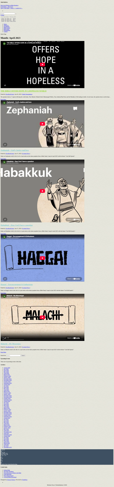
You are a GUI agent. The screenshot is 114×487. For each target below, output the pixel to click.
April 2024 (6, 406)
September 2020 (8, 434)
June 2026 (6, 370)
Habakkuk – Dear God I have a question (17, 225)
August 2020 (7, 436)
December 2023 (8, 412)
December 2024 (8, 395)
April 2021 (6, 433)
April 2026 (6, 373)
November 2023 (8, 413)
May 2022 (6, 429)
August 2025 (7, 384)
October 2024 (7, 398)
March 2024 (7, 408)
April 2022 (6, 430)
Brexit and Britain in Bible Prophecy (10, 5)
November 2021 (8, 432)
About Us (6, 25)
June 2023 (6, 420)
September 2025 (8, 383)
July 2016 (6, 446)
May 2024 (6, 405)
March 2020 (7, 443)
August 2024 (7, 401)
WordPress (24, 479)
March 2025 (7, 391)
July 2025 (6, 386)
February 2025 (7, 393)
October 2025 (7, 381)
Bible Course (7, 28)
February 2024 (7, 409)
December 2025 (8, 379)
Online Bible (7, 470)
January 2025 (7, 394)
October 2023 (7, 415)
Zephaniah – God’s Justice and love (15, 150)
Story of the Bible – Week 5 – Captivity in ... (11, 8)
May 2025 (6, 388)
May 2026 (6, 372)
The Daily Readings (9, 471)
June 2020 (6, 439)
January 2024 (7, 411)
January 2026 (7, 377)
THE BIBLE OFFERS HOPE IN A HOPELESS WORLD (23, 91)
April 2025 (6, 390)
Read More (3, 99)
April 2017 (6, 444)
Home (5, 24)
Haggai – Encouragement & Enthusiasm (17, 284)
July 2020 (6, 437)
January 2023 (7, 427)
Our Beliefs (6, 26)
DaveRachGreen (10, 94)
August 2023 (7, 418)
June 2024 (6, 404)
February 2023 (7, 426)
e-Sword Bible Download (10, 477)
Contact (6, 31)
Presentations (7, 30)
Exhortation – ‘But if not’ (7, 6)
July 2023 (6, 419)
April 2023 (6, 423)
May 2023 (6, 422)
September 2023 (8, 416)
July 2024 (6, 402)
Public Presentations (27, 94)
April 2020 (6, 441)
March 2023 (7, 425)
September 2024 (8, 400)
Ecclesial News (26, 153)
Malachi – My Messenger (11, 344)
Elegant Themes (11, 479)
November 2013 (8, 447)
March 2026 (7, 374)
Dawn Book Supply (9, 475)
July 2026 (6, 369)
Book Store (6, 29)
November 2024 (8, 397)
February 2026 (7, 376)
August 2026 (7, 367)
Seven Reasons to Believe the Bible (12, 473)
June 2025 (6, 387)
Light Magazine (7, 474)
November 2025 (8, 380)
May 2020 (6, 440)
